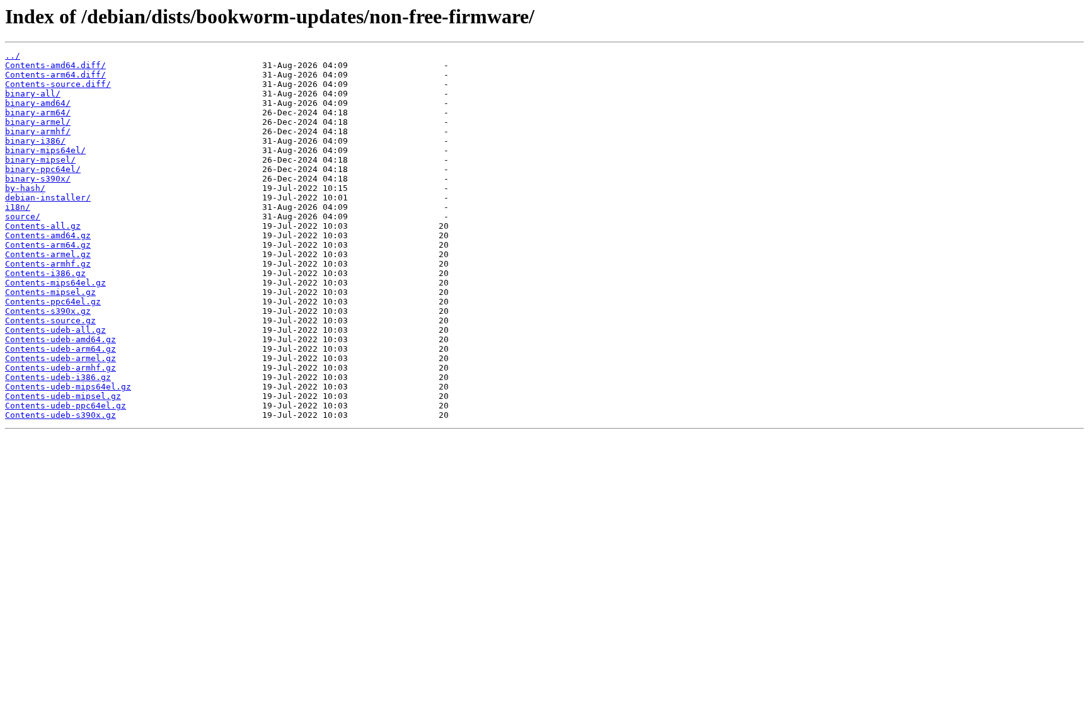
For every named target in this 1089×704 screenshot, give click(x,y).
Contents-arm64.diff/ (55, 74)
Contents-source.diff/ (58, 84)
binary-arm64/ (38, 112)
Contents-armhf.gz (48, 263)
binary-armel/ (38, 122)
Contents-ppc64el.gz (53, 301)
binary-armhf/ (38, 131)
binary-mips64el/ (45, 150)
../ (12, 56)
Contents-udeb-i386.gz (58, 377)
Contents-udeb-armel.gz (60, 358)
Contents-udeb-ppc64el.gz (65, 405)
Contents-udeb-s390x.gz (60, 415)
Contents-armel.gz (48, 254)
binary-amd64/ (38, 103)
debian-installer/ (48, 197)
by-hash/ (25, 188)
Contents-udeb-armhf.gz (60, 367)
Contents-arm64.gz (48, 245)
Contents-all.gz (43, 226)
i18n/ (17, 207)
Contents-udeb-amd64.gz (60, 339)
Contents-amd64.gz (48, 235)
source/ (22, 216)
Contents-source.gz (50, 320)
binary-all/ (32, 93)
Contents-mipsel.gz (50, 292)
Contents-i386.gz (45, 273)
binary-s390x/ (38, 178)
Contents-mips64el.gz (55, 282)
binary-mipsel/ (40, 159)
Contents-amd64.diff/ (55, 65)
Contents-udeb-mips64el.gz (68, 386)
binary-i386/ (35, 141)
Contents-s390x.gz (48, 311)
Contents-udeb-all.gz (55, 330)
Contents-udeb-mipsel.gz (63, 396)
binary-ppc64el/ (43, 169)
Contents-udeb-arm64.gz (60, 349)
